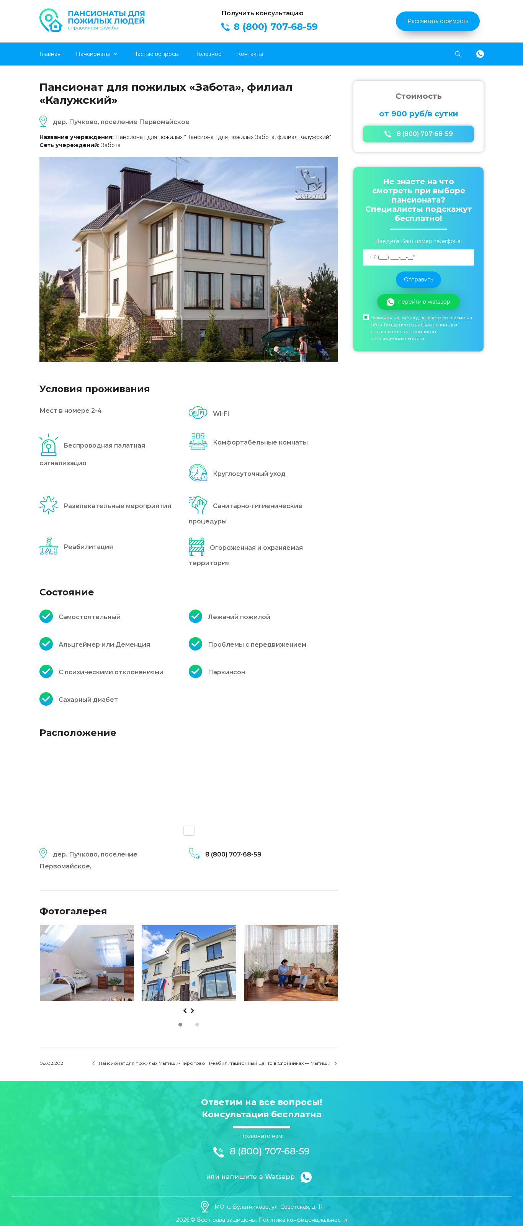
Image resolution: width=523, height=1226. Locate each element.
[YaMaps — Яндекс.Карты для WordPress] (189, 830)
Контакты (250, 54)
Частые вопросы (156, 54)
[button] (180, 1024)
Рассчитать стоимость (437, 21)
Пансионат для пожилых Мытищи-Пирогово (152, 1063)
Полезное (208, 54)
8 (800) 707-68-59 (233, 854)
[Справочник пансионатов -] (93, 29)
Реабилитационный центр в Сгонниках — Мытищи (269, 1063)
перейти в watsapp (424, 301)
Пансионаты (93, 54)
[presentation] (185, 1011)
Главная (49, 54)
